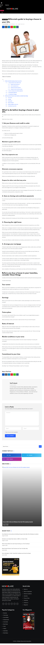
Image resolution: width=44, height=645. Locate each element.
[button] (1, 3)
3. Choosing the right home (12, 92)
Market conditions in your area (13, 104)
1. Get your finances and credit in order (14, 82)
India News (5, 630)
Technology (5, 615)
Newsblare (28, 641)
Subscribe (26, 600)
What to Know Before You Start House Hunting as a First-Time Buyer (16, 543)
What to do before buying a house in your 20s (13, 81)
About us (25, 589)
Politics (4, 628)
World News (5, 633)
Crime (4, 626)
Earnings (9, 99)
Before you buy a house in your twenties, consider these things (16, 95)
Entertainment (6, 619)
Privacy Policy (27, 598)
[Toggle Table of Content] (3, 79)
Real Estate (5, 624)
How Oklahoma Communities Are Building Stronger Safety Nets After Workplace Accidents (20, 534)
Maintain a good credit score (15, 84)
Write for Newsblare (28, 591)
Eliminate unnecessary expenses (16, 87)
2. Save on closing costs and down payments (15, 90)
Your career (10, 97)
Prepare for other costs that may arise (16, 89)
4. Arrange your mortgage (12, 94)
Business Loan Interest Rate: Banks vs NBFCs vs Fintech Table (14, 538)
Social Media (5, 617)
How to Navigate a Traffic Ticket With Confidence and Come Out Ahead (16, 553)
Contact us (26, 602)
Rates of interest (11, 102)
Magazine (26, 604)
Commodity (5, 621)
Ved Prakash (5, 24)
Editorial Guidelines (28, 593)
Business (5, 613)
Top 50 (1, 5)
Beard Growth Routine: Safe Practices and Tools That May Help (15, 548)
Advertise (26, 596)
